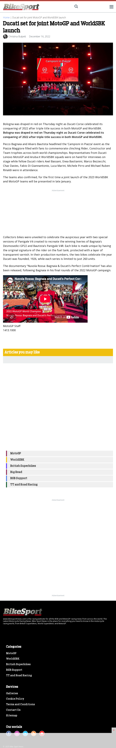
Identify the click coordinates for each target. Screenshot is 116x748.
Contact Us (13, 710)
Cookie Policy (15, 699)
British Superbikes (23, 466)
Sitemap (11, 715)
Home (6, 17)
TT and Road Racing (24, 484)
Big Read (16, 472)
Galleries (12, 693)
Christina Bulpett (17, 36)
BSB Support (18, 478)
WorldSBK (17, 459)
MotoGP (15, 453)
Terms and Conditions (20, 704)
